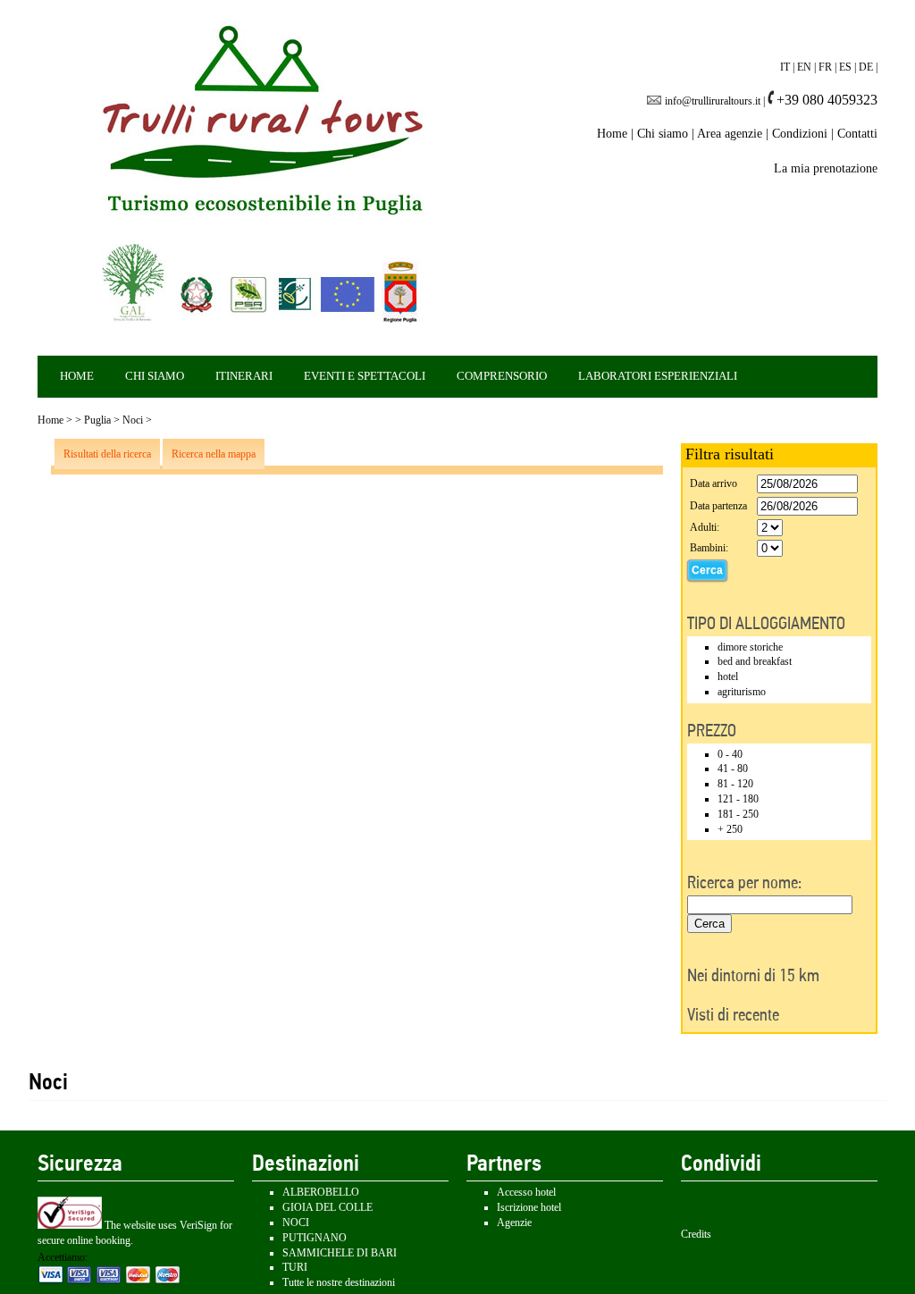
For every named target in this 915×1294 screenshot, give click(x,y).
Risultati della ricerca (107, 454)
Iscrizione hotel (529, 1207)
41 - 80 (733, 768)
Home (612, 133)
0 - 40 (730, 754)
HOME (77, 375)
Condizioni (799, 133)
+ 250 (730, 829)
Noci (132, 420)
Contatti (857, 133)
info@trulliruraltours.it (712, 101)
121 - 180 (738, 799)
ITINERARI (244, 375)
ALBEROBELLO (320, 1192)
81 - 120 (735, 783)
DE (866, 67)
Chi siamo (662, 133)
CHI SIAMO (154, 375)
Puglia (97, 420)
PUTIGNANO (314, 1237)
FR (825, 67)
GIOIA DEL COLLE (327, 1207)
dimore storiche (750, 647)
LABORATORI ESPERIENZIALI (657, 375)
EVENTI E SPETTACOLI (364, 375)
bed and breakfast (755, 661)
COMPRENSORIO (502, 375)
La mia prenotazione (825, 168)
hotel (728, 676)
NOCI (295, 1222)
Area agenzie (729, 133)
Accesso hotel (526, 1192)
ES (845, 67)
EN (804, 67)
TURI (294, 1267)
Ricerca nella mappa (214, 454)
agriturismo (742, 691)
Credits (696, 1234)
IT (785, 67)
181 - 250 (738, 814)
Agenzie (514, 1222)
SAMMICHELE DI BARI (339, 1253)
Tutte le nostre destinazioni (338, 1282)
